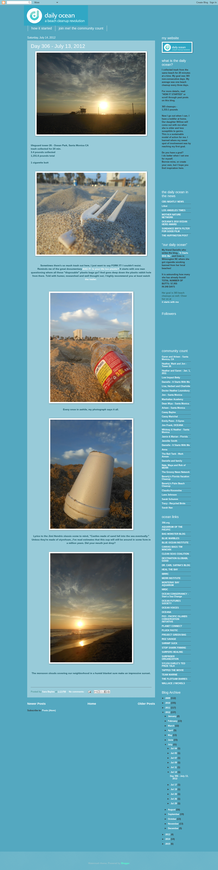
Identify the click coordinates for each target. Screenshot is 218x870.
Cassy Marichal (170, 416)
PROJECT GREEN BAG (174, 635)
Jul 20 (174, 794)
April (171, 730)
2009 (168, 698)
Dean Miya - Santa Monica (175, 403)
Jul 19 (174, 789)
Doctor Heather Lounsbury (176, 390)
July (170, 744)
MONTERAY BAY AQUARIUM (170, 583)
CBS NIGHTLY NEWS (173, 201)
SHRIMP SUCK (169, 643)
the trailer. (91, 279)
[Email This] (95, 691)
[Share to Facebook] (105, 691)
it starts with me (170, 302)
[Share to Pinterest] (108, 691)
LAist (164, 206)
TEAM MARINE (169, 674)
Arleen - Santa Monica (173, 408)
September (174, 814)
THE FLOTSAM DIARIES (174, 679)
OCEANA (166, 612)
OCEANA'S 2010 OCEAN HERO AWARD (174, 222)
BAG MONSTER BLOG (173, 534)
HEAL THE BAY (170, 569)
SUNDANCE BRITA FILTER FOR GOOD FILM (176, 229)
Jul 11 (174, 767)
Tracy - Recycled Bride (173, 503)
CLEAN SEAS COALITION (175, 554)
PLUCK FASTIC (170, 630)
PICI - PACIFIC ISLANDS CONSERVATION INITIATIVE (174, 619)
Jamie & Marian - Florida (175, 436)
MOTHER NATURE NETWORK (171, 215)
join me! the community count (81, 28)
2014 (168, 839)
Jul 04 (174, 748)
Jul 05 (174, 753)
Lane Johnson (169, 494)
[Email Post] (89, 691)
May (170, 735)
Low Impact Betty (171, 377)
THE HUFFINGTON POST (175, 235)
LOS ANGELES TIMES (173, 210)
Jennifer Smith (169, 441)
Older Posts (146, 703)
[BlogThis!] (98, 691)
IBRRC (165, 574)
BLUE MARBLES (170, 538)
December (173, 828)
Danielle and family (172, 461)
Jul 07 (174, 758)
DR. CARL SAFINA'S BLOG (176, 565)
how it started (41, 28)
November (173, 823)
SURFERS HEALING (172, 652)
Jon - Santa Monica (172, 395)
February (173, 721)
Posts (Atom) (49, 710)
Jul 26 (174, 799)
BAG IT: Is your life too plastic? (101, 269)
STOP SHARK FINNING (174, 647)
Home (92, 703)
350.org (166, 522)
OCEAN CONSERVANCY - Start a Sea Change (175, 595)
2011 (168, 707)
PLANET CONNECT (172, 626)
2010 (168, 703)
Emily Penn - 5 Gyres (173, 421)
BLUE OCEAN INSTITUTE (175, 542)
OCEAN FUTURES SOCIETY (171, 602)
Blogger (125, 863)
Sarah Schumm (170, 499)
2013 (168, 834)
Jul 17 (174, 784)
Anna (164, 449)
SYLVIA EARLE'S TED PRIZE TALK (173, 664)
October (172, 819)
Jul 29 (174, 803)
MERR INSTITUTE (171, 578)
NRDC (165, 589)
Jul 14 (174, 772)
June (171, 740)
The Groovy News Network (176, 472)
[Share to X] (102, 691)
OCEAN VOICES (170, 607)
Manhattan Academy (172, 399)
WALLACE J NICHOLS (173, 683)
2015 (168, 844)
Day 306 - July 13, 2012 (58, 46)
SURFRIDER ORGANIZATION (170, 657)
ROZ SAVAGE (169, 639)
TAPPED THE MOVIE (173, 670)
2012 (168, 712)
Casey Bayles (169, 412)
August (172, 809)
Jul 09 (174, 762)
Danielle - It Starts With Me (176, 382)
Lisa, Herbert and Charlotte (176, 386)
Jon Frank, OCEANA (172, 425)
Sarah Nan (167, 507)
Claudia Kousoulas (172, 490)
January (172, 716)
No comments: (77, 691)
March (171, 725)
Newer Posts (36, 703)
